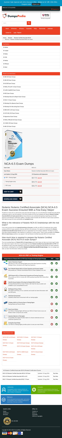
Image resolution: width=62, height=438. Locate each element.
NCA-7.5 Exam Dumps (10, 100)
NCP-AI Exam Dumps (37, 343)
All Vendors (14, 28)
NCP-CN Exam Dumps (23, 346)
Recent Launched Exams (9, 73)
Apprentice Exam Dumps (10, 116)
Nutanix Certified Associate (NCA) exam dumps (35, 247)
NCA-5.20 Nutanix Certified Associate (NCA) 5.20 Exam (16, 373)
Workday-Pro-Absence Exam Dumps (13, 103)
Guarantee (28, 28)
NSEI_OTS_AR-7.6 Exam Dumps (12, 86)
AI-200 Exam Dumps (9, 83)
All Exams (21, 28)
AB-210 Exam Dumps (10, 126)
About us (34, 413)
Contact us (35, 411)
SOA (5, 57)
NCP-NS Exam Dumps (23, 343)
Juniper (6, 50)
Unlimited (50, 28)
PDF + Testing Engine (11, 177)
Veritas (6, 60)
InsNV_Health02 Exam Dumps (12, 90)
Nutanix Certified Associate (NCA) (22, 37)
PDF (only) (8, 185)
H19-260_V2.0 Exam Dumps (11, 113)
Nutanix (10, 37)
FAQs (35, 28)
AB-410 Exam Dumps (10, 77)
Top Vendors (6, 44)
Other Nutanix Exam (8, 332)
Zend (5, 67)
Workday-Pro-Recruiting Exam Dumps (14, 106)
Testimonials (42, 28)
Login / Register (17, 32)
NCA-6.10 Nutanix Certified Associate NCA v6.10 (15, 376)
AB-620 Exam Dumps (10, 80)
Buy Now (55, 373)
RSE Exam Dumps (9, 93)
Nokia (6, 54)
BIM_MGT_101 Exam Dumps (11, 110)
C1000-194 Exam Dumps (10, 123)
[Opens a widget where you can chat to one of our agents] (56, 435)
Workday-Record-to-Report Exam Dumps (14, 96)
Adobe (6, 47)
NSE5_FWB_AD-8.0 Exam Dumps (13, 119)
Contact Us (8, 32)
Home (7, 28)
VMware (6, 63)
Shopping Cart (55, 9)
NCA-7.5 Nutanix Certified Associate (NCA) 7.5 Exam (16, 379)
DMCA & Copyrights (37, 416)
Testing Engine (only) (11, 181)
